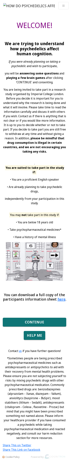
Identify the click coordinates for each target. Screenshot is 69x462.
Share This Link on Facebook (21, 450)
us (20, 351)
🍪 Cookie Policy (11, 456)
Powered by (37, 456)
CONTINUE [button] (34, 322)
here (62, 299)
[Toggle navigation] (63, 5)
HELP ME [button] (34, 335)
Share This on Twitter (17, 445)
